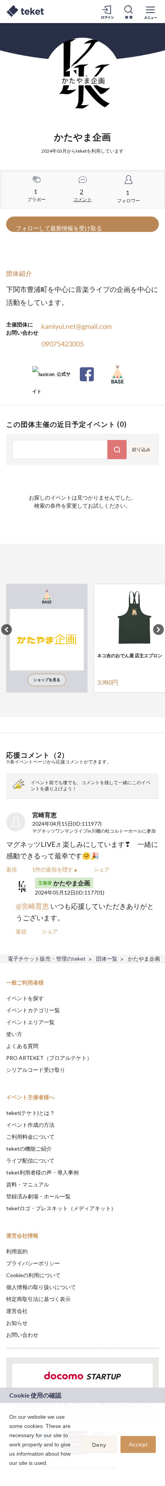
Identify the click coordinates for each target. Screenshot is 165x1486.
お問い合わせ (22, 1334)
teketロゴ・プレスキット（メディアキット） (61, 1208)
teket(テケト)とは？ (30, 1113)
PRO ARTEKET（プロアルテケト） (49, 1058)
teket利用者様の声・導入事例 (42, 1172)
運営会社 (17, 1311)
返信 (11, 869)
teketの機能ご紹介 (29, 1148)
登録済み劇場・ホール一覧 (38, 1196)
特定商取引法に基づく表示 (38, 1299)
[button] (6, 629)
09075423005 (62, 344)
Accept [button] (138, 1444)
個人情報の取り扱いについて (41, 1287)
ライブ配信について (30, 1160)
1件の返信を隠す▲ (55, 869)
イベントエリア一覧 (30, 1022)
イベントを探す (25, 998)
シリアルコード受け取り (35, 1069)
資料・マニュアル (27, 1184)
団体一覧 (106, 958)
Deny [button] (99, 1445)
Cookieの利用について (33, 1275)
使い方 (14, 1034)
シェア (102, 869)
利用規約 (17, 1251)
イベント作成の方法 (30, 1124)
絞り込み (141, 449)
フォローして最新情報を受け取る (59, 228)
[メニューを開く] (150, 11)
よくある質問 (22, 1046)
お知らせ (17, 1322)
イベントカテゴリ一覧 (33, 1010)
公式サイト (51, 377)
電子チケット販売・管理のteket (47, 958)
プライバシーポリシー (33, 1263)
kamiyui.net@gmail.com (76, 326)
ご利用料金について (30, 1136)
